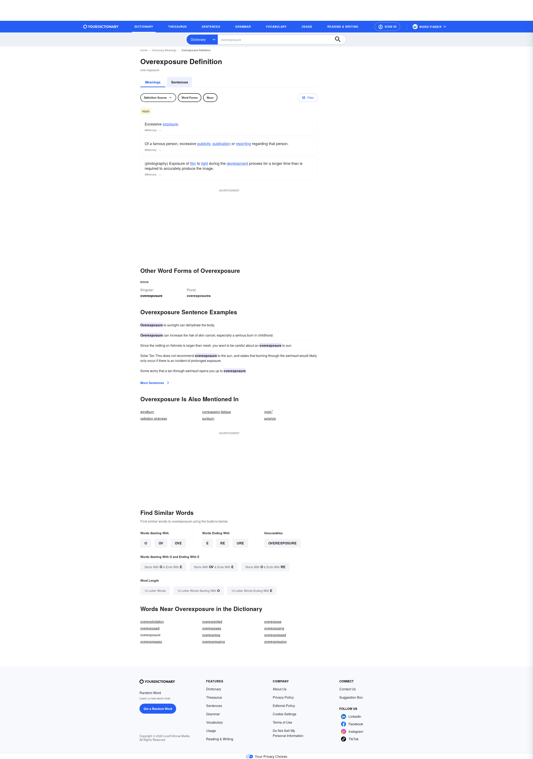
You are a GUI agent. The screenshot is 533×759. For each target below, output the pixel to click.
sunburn (208, 418)
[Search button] (340, 39)
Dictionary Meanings (164, 50)
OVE (178, 543)
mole (268, 411)
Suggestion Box (351, 697)
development (237, 163)
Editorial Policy (284, 705)
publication (221, 143)
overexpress (211, 634)
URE (240, 543)
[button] (387, 26)
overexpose (272, 621)
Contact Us (347, 689)
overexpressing (213, 641)
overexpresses (151, 641)
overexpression (275, 641)
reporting (243, 143)
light (204, 163)
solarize (270, 418)
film (193, 163)
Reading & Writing (219, 739)
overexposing (274, 628)
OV (161, 543)
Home (144, 50)
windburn (147, 411)
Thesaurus (214, 697)
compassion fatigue (216, 411)
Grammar (213, 714)
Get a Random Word (158, 709)
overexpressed (275, 634)
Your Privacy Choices (271, 756)
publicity (203, 143)
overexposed (149, 628)
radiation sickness (153, 418)
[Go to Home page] (101, 27)
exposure (170, 124)
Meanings (153, 82)
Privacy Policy (283, 697)
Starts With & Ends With (163, 566)
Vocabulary (214, 722)
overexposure (282, 543)
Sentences (179, 82)
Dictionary (198, 39)
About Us (279, 689)
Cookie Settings (284, 714)
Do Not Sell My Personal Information (288, 733)
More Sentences (152, 382)
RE (222, 543)
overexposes (211, 628)
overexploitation (152, 621)
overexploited (212, 621)
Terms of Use (282, 722)
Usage (211, 730)
